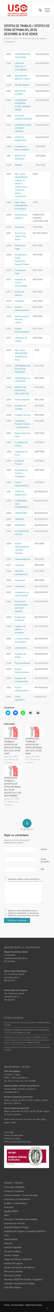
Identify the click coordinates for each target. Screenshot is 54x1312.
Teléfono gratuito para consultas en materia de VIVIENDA (24, 1047)
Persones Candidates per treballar (20, 1219)
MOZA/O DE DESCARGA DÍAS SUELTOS (22, 390)
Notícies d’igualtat (12, 1247)
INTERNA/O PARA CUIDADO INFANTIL (23, 128)
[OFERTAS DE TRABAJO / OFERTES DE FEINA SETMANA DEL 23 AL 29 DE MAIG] (35, 732)
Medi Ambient (10, 1239)
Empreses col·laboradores (17, 1199)
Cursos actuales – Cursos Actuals (21, 1195)
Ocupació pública (12, 1251)
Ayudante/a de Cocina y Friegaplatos (21, 473)
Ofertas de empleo (29, 38)
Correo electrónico (45, 861)
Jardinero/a (19, 565)
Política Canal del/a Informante (17, 1142)
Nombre (44, 850)
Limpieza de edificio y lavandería (20, 629)
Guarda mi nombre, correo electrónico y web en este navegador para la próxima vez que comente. (25, 881)
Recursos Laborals (13, 1271)
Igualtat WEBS (11, 1211)
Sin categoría (41, 38)
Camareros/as (21, 648)
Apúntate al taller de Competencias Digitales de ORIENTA (24, 1022)
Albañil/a (18, 165)
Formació (8, 1207)
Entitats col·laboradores (15, 1203)
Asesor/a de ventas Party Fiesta (20, 236)
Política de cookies (12, 1138)
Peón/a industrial (22, 400)
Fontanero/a (20, 580)
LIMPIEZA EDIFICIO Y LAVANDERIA (21, 66)
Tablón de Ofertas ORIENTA (18, 1259)
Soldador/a (19, 301)
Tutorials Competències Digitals (19, 1283)
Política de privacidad (13, 1135)
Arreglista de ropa (22, 415)
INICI (6, 1215)
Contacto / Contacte (14, 1191)
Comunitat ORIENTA (14, 1187)
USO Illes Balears (13, 1287)
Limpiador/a (20, 586)
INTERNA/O (20, 525)
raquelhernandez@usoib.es (16, 958)
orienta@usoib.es (11, 977)
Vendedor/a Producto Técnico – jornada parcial (22, 424)
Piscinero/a (20, 227)
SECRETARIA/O (22, 85)
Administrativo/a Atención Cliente (22, 319)
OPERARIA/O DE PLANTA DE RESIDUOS (22, 369)
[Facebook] (47, 1308)
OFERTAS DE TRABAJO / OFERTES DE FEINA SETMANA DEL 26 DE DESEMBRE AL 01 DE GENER (27, 30)
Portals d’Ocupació (13, 1263)
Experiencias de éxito (14, 1223)
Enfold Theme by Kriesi (33, 1305)
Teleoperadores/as (23, 559)
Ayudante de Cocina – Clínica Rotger (21, 282)
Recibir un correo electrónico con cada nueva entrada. (23, 917)
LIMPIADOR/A (21, 513)
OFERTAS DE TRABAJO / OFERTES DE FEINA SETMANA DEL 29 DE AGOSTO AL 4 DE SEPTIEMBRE (12, 787)
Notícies (8, 1243)
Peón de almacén (22, 663)
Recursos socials (12, 1275)
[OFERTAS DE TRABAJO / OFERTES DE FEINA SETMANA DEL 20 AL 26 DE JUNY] (13, 732)
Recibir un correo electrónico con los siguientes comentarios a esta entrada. (23, 912)
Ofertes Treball (11, 1255)
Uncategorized (9, 42)
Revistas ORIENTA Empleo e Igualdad (23, 1279)
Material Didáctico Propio (16, 1227)
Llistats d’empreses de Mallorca (19, 1267)
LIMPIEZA (19, 519)
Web (42, 869)
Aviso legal (9, 1132)
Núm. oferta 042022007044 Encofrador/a (21, 205)
